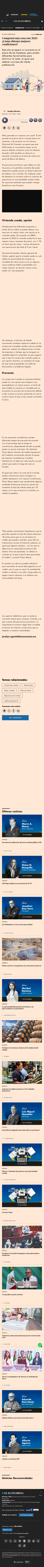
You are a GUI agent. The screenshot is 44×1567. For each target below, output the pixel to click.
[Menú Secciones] (2, 21)
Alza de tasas (28, 685)
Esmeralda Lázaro (8, 1097)
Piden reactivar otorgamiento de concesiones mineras (21, 966)
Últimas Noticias (7, 28)
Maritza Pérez (7, 1261)
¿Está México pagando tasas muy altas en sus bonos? (21, 1130)
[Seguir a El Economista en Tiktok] (24, 1545)
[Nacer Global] (32, 1510)
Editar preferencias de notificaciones (12, 1506)
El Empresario (26, 1496)
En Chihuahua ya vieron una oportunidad (17, 924)
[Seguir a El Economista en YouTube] (20, 1541)
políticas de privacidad (22, 1533)
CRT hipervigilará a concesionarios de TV (17, 883)
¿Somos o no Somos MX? (11, 1459)
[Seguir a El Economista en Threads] (20, 1545)
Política (4, 1250)
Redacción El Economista (9, 1220)
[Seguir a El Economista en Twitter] (10, 1541)
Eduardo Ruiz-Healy (8, 1426)
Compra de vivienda (11, 685)
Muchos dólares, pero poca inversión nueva (17, 1418)
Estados (4, 1045)
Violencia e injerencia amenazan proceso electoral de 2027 (21, 1336)
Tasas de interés (25, 690)
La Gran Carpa (7, 1212)
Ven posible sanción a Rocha (12, 1295)
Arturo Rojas (7, 1303)
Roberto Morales (8, 974)
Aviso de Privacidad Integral (32, 1502)
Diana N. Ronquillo (8, 891)
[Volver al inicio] (22, 1493)
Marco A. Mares (7, 850)
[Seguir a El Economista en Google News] (38, 1541)
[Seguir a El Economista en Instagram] (29, 1541)
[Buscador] (6, 21)
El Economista (17, 1496)
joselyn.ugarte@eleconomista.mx (19, 636)
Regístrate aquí (7, 1529)
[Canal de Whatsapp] (39, 1345)
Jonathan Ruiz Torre (8, 933)
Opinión (4, 839)
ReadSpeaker (24, 121)
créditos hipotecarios (11, 701)
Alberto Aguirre (7, 1467)
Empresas (5, 963)
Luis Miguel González (9, 1138)
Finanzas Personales (8, 34)
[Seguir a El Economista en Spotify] (24, 1541)
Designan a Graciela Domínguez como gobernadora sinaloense (21, 1254)
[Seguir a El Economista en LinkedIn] (15, 1541)
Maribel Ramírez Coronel (9, 1015)
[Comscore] (18, 1562)
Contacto (4, 1504)
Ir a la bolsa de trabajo (26, 1515)
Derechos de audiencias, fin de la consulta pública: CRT (22, 842)
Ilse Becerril (6, 1056)
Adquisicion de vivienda (12, 696)
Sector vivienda (9, 690)
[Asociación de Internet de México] (27, 1562)
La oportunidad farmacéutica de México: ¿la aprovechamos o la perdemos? (18, 1008)
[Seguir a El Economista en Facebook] (6, 1541)
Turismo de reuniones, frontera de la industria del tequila (20, 1049)
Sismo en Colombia (33, 28)
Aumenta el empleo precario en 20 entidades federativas (18, 1090)
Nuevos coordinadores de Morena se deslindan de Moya (20, 1378)
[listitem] (5, 120)
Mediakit (12, 1500)
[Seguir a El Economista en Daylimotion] (34, 1541)
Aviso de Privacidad (17, 1502)
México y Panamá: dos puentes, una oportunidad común (20, 1172)
